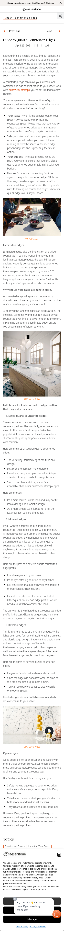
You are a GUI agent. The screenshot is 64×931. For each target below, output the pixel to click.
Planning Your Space (39, 846)
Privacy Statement (38, 926)
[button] (59, 854)
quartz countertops (19, 89)
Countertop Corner (15, 846)
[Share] (60, 15)
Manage (32, 919)
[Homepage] (32, 9)
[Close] (15, 899)
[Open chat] (56, 914)
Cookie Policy (22, 926)
